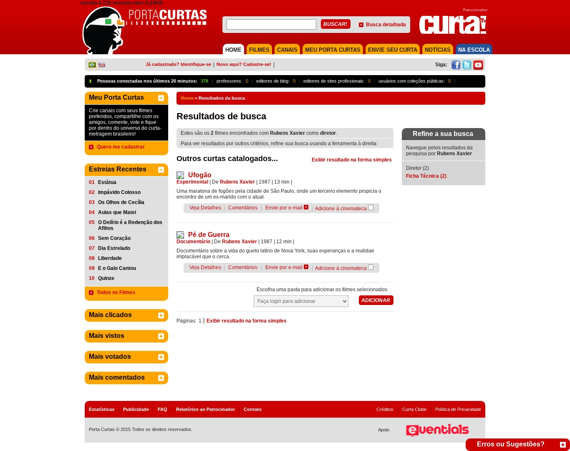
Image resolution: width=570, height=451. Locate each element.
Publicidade (136, 409)
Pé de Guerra (209, 234)
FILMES (259, 50)
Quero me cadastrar (121, 147)
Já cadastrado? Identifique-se (178, 64)
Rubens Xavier (237, 182)
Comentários (242, 208)
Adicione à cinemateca (341, 209)
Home (187, 98)
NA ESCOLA (474, 50)
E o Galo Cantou (117, 268)
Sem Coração (114, 238)
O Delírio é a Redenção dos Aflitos (130, 225)
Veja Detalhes (205, 208)
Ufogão (200, 175)
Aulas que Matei (117, 212)
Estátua (107, 182)
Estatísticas (101, 409)
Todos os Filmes (116, 292)
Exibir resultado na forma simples (352, 160)
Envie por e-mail (284, 208)
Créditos (384, 409)
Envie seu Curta (392, 50)
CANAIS (287, 50)
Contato (253, 409)
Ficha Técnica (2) (426, 176)
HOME (233, 50)
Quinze (106, 278)
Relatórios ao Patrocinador (205, 409)
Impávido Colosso (119, 192)
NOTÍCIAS (438, 50)
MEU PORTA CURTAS (333, 50)
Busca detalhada (386, 25)
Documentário (193, 241)
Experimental (192, 182)
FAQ (162, 409)
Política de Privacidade (458, 409)
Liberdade (110, 258)
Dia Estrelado (114, 248)
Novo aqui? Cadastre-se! (244, 64)
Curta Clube (414, 409)
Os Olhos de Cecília (121, 202)
